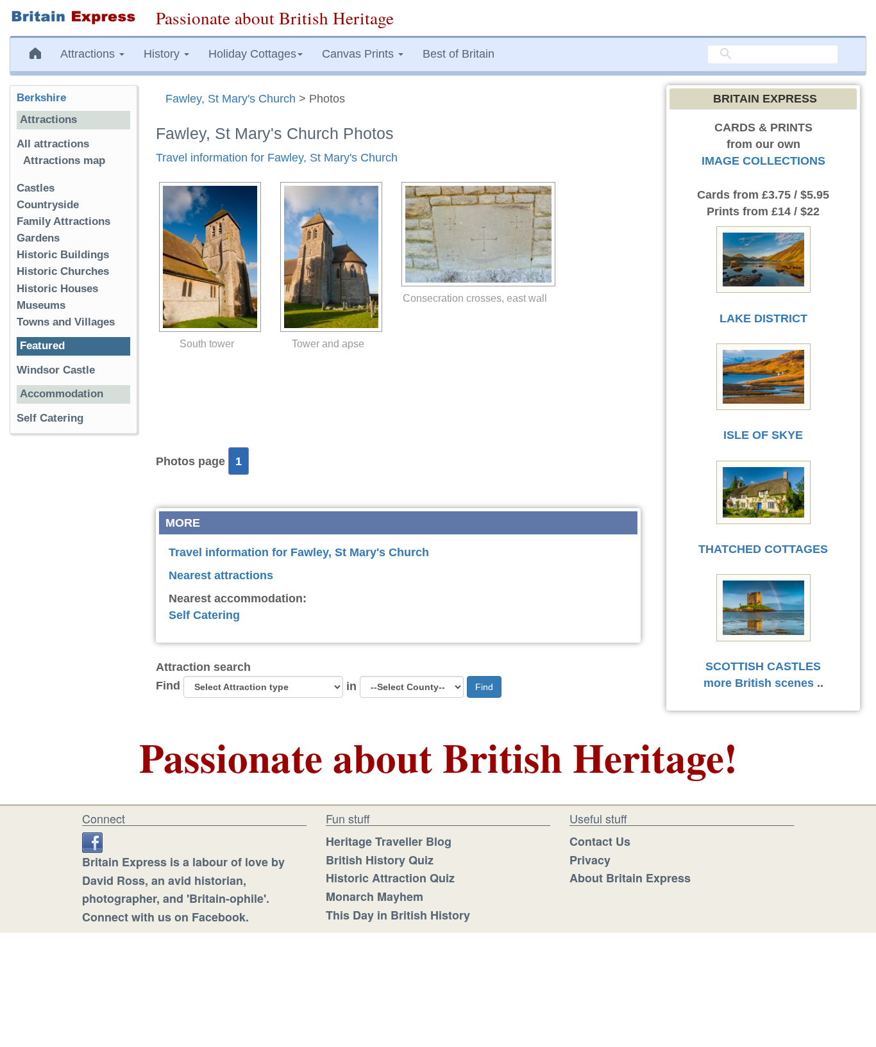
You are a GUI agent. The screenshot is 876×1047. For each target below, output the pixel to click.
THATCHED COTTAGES (763, 549)
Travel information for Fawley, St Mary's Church (277, 157)
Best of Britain (458, 53)
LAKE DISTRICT (763, 318)
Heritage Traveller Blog (388, 841)
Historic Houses (57, 289)
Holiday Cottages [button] (252, 53)
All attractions (53, 144)
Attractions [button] (89, 53)
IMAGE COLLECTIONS (763, 160)
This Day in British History (398, 915)
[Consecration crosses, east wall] (475, 234)
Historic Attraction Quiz (390, 878)
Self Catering (204, 615)
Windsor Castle (57, 370)
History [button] (163, 53)
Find (168, 685)
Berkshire (41, 98)
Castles (36, 188)
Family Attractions (63, 221)
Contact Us (599, 841)
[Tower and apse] (328, 257)
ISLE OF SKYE (763, 435)
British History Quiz (380, 860)
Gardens (38, 238)
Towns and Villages (66, 322)
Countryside (48, 205)
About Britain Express (630, 878)
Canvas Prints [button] (359, 53)
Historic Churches (63, 271)
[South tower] (207, 257)
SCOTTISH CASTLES (763, 666)
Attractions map (64, 160)
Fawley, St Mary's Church (230, 98)
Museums (41, 305)
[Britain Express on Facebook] (92, 841)
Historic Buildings (63, 255)
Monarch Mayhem (374, 896)
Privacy (590, 860)
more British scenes (758, 683)
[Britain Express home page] (73, 17)
